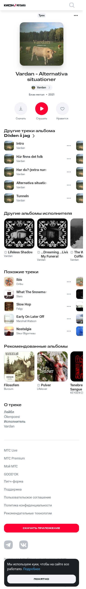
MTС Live (10, 450)
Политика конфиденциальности (28, 505)
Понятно (41, 579)
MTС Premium (14, 458)
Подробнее (31, 569)
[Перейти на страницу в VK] (23, 544)
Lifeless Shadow (20, 252)
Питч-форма (13, 481)
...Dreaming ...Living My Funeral (56, 254)
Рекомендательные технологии (28, 513)
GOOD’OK (11, 474)
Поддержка (13, 489)
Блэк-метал (36, 95)
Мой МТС (11, 466)
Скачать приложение (41, 528)
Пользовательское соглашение (27, 497)
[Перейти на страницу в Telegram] (8, 544)
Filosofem (11, 385)
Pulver (46, 385)
